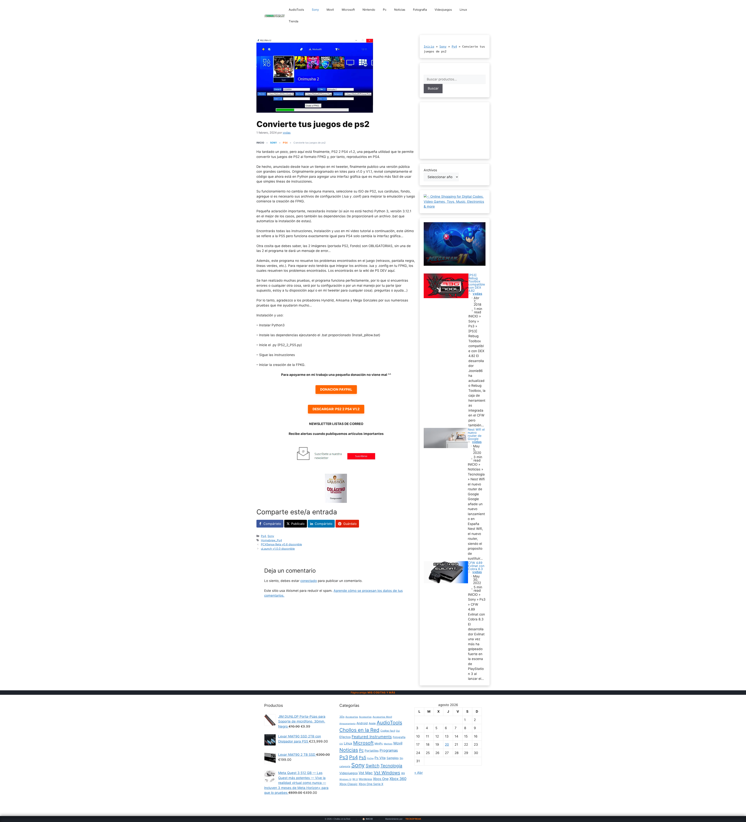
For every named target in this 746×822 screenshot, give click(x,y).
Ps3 (343, 757)
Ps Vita (380, 758)
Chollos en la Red (359, 730)
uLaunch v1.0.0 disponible (278, 548)
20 (447, 744)
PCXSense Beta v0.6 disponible (281, 544)
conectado (308, 581)
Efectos (345, 737)
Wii (403, 773)
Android (362, 723)
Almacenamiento (347, 723)
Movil (330, 9)
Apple (372, 723)
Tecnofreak (413, 819)
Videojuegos (443, 9)
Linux (463, 9)
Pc (384, 9)
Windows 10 (345, 779)
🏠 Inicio (367, 819)
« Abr (418, 773)
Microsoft (348, 9)
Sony (315, 9)
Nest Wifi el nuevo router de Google (476, 434)
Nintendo (369, 9)
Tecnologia (391, 765)
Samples (393, 758)
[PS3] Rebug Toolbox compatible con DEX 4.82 (476, 283)
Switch (372, 765)
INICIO (260, 142)
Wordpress (365, 779)
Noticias (399, 9)
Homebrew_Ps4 (271, 540)
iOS (341, 744)
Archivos (430, 170)
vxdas (477, 293)
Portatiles (372, 750)
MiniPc (379, 743)
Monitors (388, 744)
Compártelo (272, 524)
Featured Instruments (372, 736)
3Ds (341, 716)
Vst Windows (387, 772)
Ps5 (362, 757)
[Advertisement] (454, 130)
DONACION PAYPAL (336, 389)
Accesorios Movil (382, 716)
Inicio (429, 46)
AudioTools (296, 9)
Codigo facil (387, 730)
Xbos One (381, 779)
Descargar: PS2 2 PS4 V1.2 (336, 409)
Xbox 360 (398, 778)
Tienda (293, 21)
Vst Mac (366, 773)
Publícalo (298, 524)
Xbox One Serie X (371, 784)
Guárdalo (350, 524)
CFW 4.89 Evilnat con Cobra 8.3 (476, 566)
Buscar (433, 88)
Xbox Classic (348, 784)
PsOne (370, 758)
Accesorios (351, 716)
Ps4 (285, 142)
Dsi (398, 730)
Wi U (355, 779)
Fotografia (420, 9)
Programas (389, 750)
